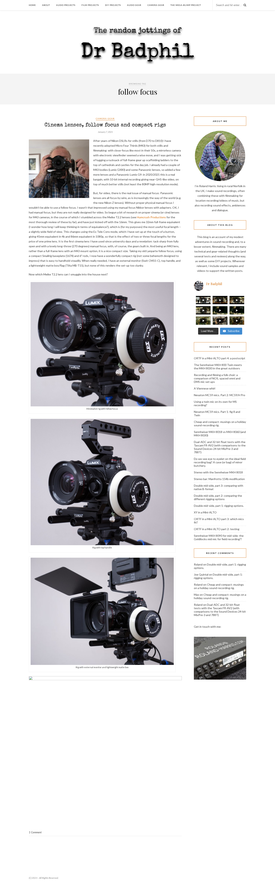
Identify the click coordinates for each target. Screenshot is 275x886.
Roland (198, 564)
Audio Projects (65, 5)
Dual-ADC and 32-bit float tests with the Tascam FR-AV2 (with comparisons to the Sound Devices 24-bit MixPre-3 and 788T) (220, 447)
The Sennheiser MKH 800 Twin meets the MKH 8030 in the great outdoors (218, 366)
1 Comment (35, 832)
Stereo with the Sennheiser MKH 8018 (218, 472)
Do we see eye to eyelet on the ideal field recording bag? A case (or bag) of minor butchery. (220, 462)
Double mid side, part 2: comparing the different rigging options (218, 497)
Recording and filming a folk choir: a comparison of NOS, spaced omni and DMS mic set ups (217, 378)
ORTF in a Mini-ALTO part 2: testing (216, 529)
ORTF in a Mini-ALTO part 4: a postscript (219, 358)
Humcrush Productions (151, 217)
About (46, 5)
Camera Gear (156, 5)
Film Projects (90, 5)
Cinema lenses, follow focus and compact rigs (105, 125)
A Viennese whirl (204, 388)
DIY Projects (113, 5)
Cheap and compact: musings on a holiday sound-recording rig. (219, 586)
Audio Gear (134, 5)
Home (32, 5)
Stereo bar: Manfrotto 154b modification (219, 479)
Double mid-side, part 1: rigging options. (219, 505)
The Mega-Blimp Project (186, 5)
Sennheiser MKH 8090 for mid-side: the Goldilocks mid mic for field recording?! (219, 537)
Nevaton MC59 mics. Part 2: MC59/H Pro (219, 395)
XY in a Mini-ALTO (205, 512)
